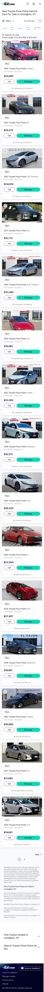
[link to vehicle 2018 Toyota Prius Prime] (22, 428)
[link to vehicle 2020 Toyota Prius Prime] (22, 50)
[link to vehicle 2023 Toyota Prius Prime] (22, 104)
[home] (14, 4)
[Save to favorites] (5, 43)
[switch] (38, 21)
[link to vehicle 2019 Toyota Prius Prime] (22, 320)
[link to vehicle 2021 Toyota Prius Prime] (22, 374)
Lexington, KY (37, 28)
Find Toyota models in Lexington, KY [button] (16, 936)
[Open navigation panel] (40, 4)
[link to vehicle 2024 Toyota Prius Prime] (22, 266)
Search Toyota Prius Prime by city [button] (20, 947)
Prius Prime (28, 28)
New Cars (12, 28)
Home (5, 28)
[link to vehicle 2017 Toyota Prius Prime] (22, 212)
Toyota (20, 28)
